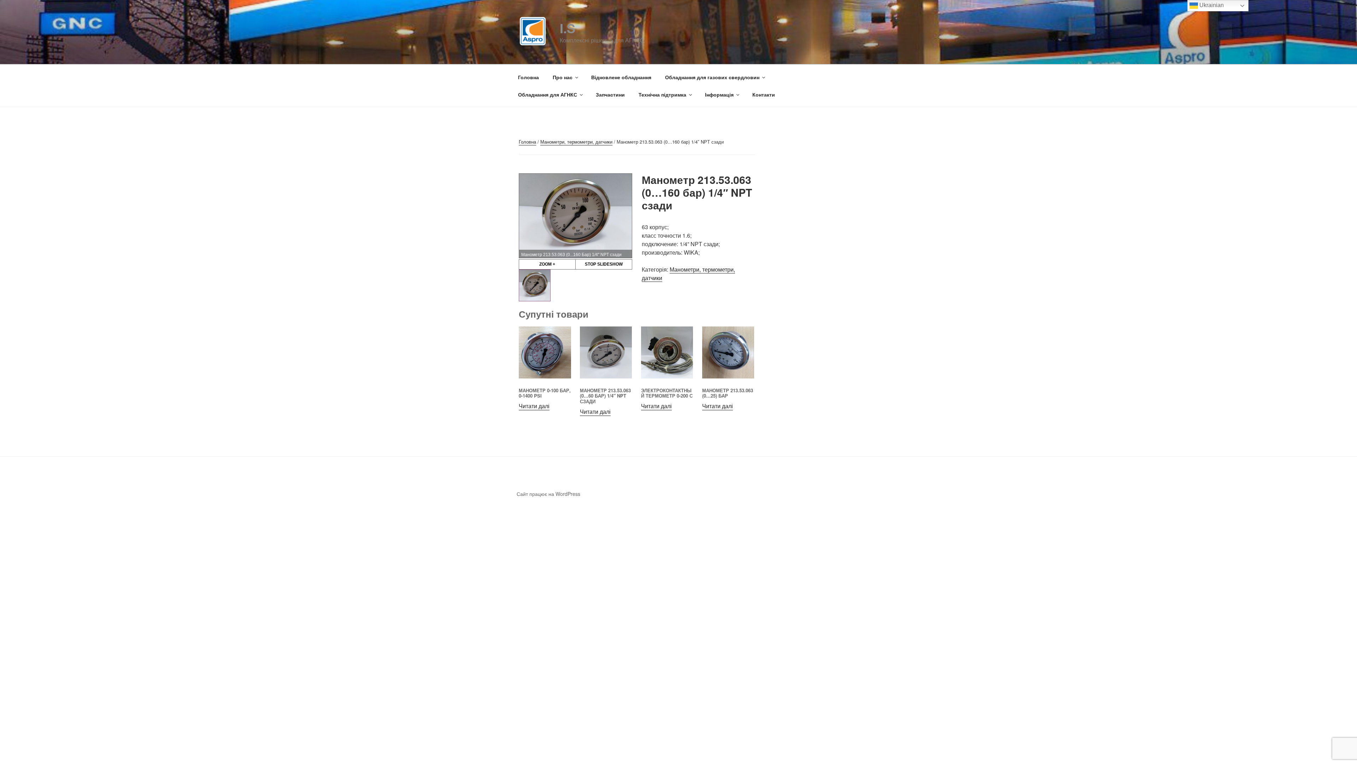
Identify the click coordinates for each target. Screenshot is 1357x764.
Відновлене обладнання (621, 77)
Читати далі (534, 406)
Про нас (562, 77)
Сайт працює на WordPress (548, 493)
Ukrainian (1211, 5)
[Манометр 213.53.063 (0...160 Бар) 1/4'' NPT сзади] (535, 285)
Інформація (719, 94)
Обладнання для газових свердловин (712, 77)
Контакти (763, 94)
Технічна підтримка (662, 94)
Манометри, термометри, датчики (576, 141)
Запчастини (610, 94)
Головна (528, 77)
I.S (567, 28)
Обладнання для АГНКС (547, 94)
